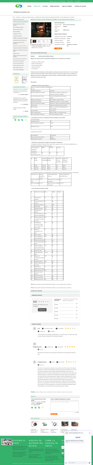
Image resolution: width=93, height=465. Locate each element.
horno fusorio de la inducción (20, 58)
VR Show (45, 6)
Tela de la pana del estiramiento (20, 21)
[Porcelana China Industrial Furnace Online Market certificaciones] (16, 79)
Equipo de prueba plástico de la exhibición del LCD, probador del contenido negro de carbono (19, 448)
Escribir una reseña (42, 310)
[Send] (90, 462)
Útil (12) (41, 349)
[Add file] (66, 462)
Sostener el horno (17, 33)
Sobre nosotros (54, 6)
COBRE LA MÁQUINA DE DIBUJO (20, 38)
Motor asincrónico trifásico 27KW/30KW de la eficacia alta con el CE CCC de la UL (45, 432)
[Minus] (89, 433)
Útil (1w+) (42, 364)
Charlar (58, 48)
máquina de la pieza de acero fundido (20, 56)
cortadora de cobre (17, 36)
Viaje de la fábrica (67, 6)
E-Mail (63, 456)
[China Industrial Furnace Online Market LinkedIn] (62, 453)
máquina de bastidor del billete (20, 48)
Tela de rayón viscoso (18, 29)
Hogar (29, 6)
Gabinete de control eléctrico (19, 40)
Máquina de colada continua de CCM (20, 51)
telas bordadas (16, 31)
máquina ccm (16, 53)
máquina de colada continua (28, 17)
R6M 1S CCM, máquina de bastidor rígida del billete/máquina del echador (35, 456)
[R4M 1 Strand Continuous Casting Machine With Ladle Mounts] (41, 29)
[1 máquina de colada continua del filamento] (75, 424)
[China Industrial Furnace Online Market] (51, 41)
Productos (37, 6)
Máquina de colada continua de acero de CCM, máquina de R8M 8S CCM (36, 451)
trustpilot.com (42, 331)
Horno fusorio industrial (18, 61)
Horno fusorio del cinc (18, 67)
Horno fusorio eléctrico (18, 63)
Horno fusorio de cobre (18, 65)
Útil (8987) (52, 331)
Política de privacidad (17, 463)
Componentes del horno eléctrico (18, 43)
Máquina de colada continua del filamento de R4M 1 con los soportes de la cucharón (41, 46)
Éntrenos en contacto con (22, 12)
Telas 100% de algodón (18, 69)
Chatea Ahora (70, 1)
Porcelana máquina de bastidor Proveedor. (33, 463)
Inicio (13, 17)
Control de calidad (80, 6)
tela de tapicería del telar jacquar (19, 24)
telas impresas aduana (18, 27)
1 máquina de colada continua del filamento (74, 431)
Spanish (78, 1)
